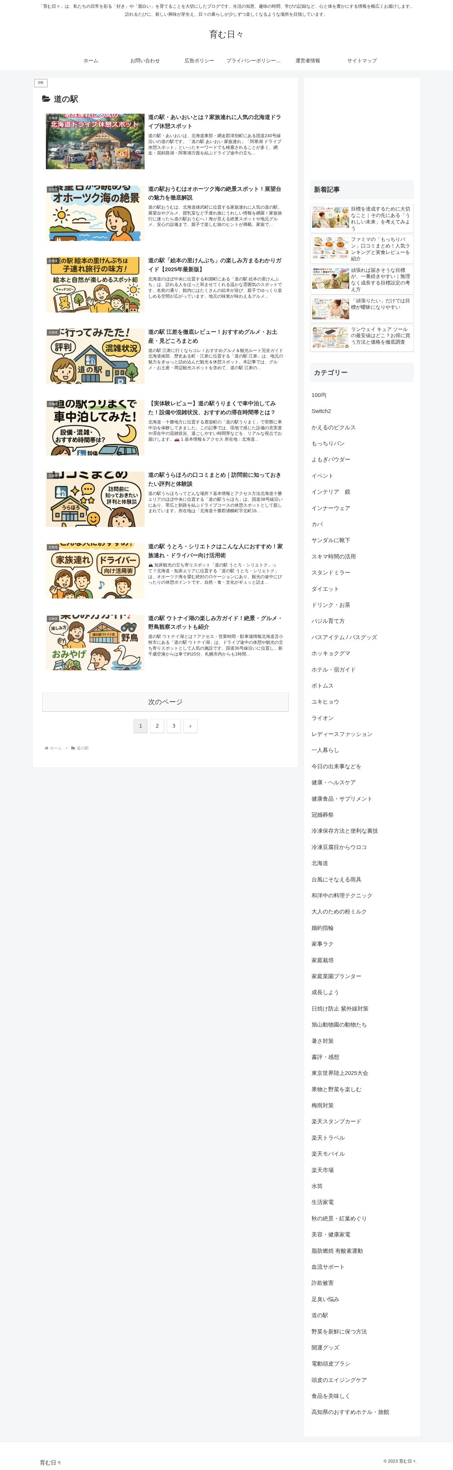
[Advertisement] (362, 127)
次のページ (165, 702)
